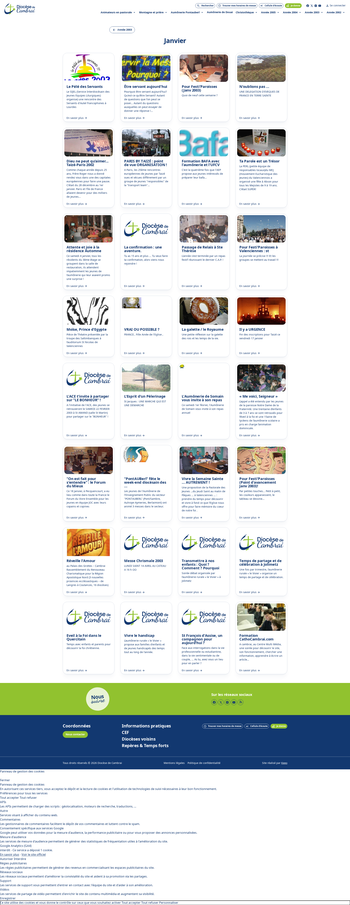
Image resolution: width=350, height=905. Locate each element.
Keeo (284, 763)
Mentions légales (174, 763)
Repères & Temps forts (145, 745)
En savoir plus (9, 854)
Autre (4, 811)
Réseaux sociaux (11, 872)
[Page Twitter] (311, 5)
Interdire (20, 859)
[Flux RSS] (240, 702)
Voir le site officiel (34, 854)
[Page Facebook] (307, 5)
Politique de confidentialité (204, 763)
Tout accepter (9, 797)
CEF (125, 732)
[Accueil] (19, 9)
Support (5, 881)
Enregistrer (8, 898)
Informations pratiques (146, 726)
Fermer (5, 780)
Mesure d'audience (13, 837)
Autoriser (6, 859)
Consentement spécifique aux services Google (32, 828)
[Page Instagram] (315, 5)
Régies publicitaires (13, 863)
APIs (3, 802)
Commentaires (10, 819)
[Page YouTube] (319, 5)
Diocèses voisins (138, 739)
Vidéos (4, 889)
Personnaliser (168, 902)
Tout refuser (28, 797)
